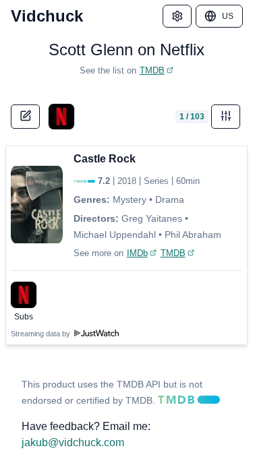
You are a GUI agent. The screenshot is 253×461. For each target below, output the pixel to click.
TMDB (152, 70)
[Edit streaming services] (25, 116)
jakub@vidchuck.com (73, 442)
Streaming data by (41, 334)
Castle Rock (105, 158)
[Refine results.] (226, 116)
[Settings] (177, 16)
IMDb (137, 253)
